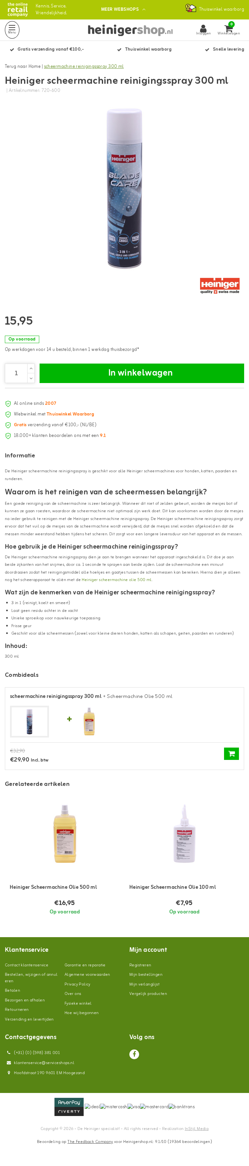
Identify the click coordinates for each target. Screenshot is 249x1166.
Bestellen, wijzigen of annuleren (31, 978)
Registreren (140, 965)
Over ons (73, 993)
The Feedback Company (90, 1141)
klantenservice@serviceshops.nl (44, 1063)
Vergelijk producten (148, 993)
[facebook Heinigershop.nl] (134, 1054)
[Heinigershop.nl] (17, 9)
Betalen (12, 990)
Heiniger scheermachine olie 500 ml (116, 580)
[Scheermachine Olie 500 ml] (89, 721)
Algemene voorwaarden (87, 974)
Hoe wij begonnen (82, 1013)
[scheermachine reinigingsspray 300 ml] (29, 722)
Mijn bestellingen (145, 974)
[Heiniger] (220, 286)
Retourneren (17, 1009)
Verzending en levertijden (29, 1019)
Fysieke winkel (78, 1003)
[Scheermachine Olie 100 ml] (184, 833)
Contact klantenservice (26, 965)
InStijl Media (196, 1128)
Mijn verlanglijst (144, 984)
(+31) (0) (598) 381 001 (36, 1052)
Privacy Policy (77, 984)
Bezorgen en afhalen (25, 1000)
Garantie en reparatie (85, 965)
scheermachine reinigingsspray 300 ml (84, 66)
